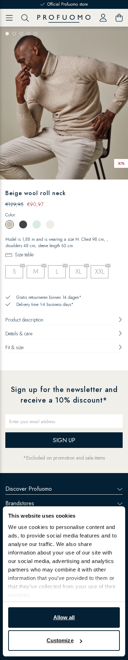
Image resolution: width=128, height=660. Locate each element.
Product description (24, 319)
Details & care (18, 333)
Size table (24, 254)
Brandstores (19, 503)
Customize (60, 640)
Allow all (64, 617)
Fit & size (14, 347)
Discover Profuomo (28, 489)
